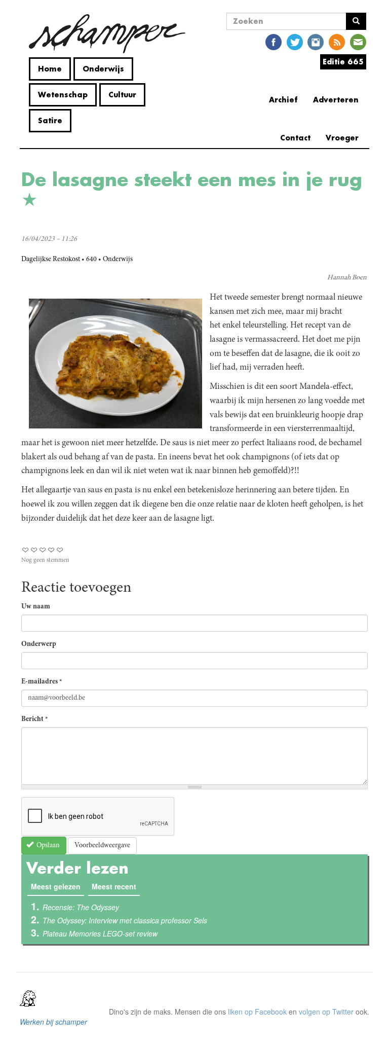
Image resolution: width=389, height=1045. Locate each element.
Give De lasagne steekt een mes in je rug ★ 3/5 (42, 550)
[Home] (107, 33)
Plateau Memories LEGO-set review (100, 933)
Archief (283, 99)
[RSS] (337, 41)
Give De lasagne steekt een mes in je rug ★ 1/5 (25, 550)
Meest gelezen (57, 886)
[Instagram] (315, 41)
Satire (50, 120)
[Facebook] (273, 41)
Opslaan (47, 845)
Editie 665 (343, 61)
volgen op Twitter (326, 1011)
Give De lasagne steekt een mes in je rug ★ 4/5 (51, 550)
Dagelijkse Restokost (50, 259)
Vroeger (342, 137)
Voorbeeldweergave (102, 845)
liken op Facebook (257, 1011)
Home (50, 69)
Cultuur (122, 94)
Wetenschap (63, 94)
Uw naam (35, 606)
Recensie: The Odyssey (81, 907)
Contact (295, 137)
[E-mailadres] (358, 41)
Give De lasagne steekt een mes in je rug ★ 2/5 (34, 550)
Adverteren (336, 99)
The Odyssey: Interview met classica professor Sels (125, 920)
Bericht (34, 719)
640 (91, 259)
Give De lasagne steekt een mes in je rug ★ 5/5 (60, 550)
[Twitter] (295, 41)
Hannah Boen (347, 277)
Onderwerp (38, 644)
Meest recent (114, 886)
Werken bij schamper (53, 1022)
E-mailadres (41, 682)
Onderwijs (103, 69)
